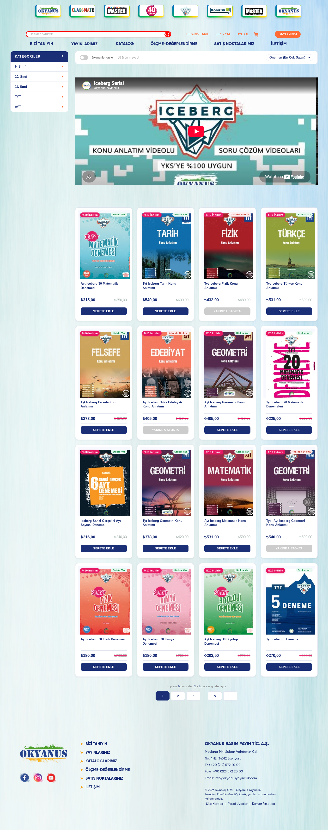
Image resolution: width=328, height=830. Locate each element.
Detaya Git (103, 239)
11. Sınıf (39, 86)
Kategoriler (39, 56)
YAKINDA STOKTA (227, 311)
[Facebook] (25, 778)
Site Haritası (215, 804)
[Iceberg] (186, 10)
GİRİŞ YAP (223, 34)
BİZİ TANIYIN (41, 44)
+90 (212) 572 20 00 (226, 765)
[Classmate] (83, 10)
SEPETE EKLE (103, 311)
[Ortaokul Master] (254, 10)
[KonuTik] (220, 11)
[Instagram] (38, 778)
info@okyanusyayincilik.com (236, 778)
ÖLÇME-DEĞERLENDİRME (174, 44)
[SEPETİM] (256, 34)
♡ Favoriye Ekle (103, 248)
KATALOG (125, 44)
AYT (39, 107)
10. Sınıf (39, 76)
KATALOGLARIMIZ (101, 761)
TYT (39, 97)
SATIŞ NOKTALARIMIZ (234, 44)
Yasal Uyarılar (238, 804)
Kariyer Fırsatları (263, 804)
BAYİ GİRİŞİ (288, 34)
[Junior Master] (117, 10)
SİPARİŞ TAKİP (197, 34)
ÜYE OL (243, 34)
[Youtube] (51, 778)
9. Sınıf (39, 66)
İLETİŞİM (279, 44)
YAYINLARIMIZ (84, 44)
